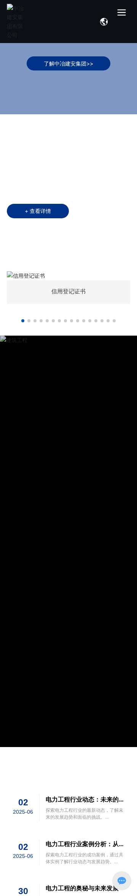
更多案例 (123, 541)
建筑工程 (68, 541)
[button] (22, 320)
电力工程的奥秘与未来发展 (82, 888)
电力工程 (96, 541)
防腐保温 (41, 541)
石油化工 (13, 541)
